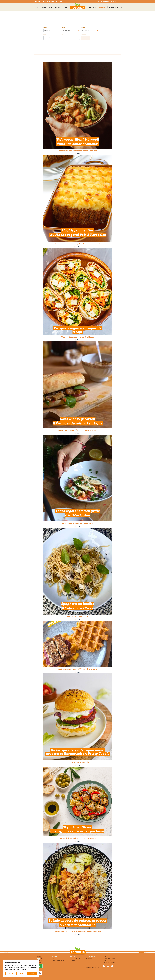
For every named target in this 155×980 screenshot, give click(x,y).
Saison (63, 27)
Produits (45, 27)
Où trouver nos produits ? (112, 7)
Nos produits (57, 7)
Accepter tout (31, 973)
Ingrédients (83, 27)
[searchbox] (49, 30)
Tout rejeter (21, 973)
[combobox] (52, 30)
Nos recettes (102, 7)
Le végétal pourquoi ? (92, 7)
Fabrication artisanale (47, 7)
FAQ (95, 1)
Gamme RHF (66, 7)
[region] (21, 968)
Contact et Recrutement (115, 1)
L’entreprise (35, 7)
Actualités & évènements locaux (104, 1)
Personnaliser (10, 973)
